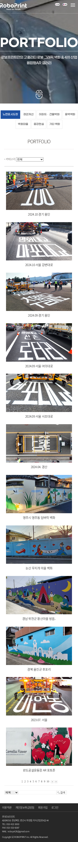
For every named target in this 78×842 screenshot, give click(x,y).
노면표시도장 (10, 114)
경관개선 (28, 114)
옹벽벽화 (70, 114)
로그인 (54, 807)
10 (48, 781)
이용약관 (6, 807)
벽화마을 (23, 124)
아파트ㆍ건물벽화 (49, 114)
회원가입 (42, 807)
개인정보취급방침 (24, 807)
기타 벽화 (54, 124)
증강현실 (39, 124)
